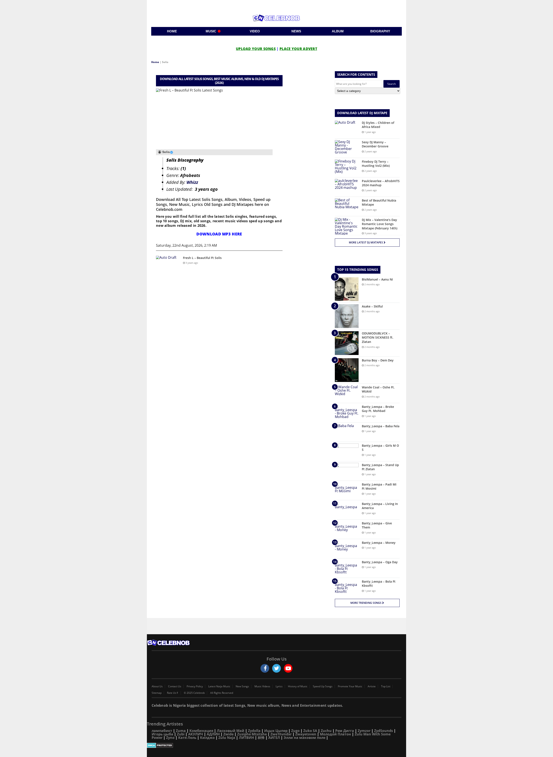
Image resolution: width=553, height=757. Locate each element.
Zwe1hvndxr (281, 734)
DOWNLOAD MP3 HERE (219, 234)
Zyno (170, 737)
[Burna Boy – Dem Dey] (347, 370)
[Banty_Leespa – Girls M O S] (347, 451)
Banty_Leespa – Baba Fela (380, 426)
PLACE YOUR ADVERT (298, 48)
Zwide (228, 734)
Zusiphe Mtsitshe (252, 734)
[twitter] (276, 668)
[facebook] (265, 668)
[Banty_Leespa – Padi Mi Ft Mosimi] (347, 490)
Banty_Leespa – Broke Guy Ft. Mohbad (378, 409)
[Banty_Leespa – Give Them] (347, 529)
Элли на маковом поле (304, 737)
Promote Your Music (350, 686)
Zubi (180, 734)
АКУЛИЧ (195, 734)
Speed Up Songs (322, 686)
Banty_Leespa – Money (379, 543)
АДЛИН (213, 734)
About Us (157, 686)
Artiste (372, 686)
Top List (385, 686)
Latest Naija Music (219, 686)
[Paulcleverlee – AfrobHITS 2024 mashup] (347, 187)
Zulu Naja (226, 737)
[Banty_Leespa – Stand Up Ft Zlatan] (347, 471)
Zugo (295, 730)
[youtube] (288, 668)
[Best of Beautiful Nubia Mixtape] (347, 206)
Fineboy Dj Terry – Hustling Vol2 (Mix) (376, 163)
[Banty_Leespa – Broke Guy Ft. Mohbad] (347, 413)
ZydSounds (383, 730)
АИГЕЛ (274, 737)
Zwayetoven (305, 734)
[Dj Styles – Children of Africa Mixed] (347, 129)
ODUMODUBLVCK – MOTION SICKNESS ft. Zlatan (377, 337)
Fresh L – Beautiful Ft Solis (202, 258)
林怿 (261, 737)
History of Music (297, 686)
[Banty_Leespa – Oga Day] (347, 568)
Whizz (192, 182)
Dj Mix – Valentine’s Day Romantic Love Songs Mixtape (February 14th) (379, 224)
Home (155, 62)
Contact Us (174, 686)
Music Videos (262, 686)
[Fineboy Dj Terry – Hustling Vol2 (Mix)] (347, 167)
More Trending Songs (366, 603)
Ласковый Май (230, 730)
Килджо (207, 737)
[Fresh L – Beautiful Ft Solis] (168, 264)
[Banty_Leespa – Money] (347, 549)
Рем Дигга (344, 730)
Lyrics (279, 686)
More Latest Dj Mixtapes (366, 242)
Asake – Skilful (372, 306)
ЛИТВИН (246, 737)
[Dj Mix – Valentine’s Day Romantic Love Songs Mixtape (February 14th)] (347, 226)
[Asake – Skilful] (347, 316)
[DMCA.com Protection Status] (276, 745)
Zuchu (326, 730)
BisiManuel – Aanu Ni (377, 279)
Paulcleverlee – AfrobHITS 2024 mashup (381, 183)
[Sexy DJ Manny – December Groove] (347, 148)
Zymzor (364, 730)
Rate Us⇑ (172, 693)
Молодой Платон (335, 734)
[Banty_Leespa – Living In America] (347, 510)
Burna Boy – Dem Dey (378, 360)
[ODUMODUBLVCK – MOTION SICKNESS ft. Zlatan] (347, 343)
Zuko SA (310, 730)
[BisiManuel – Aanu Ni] (347, 289)
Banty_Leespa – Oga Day (380, 562)
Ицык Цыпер (276, 730)
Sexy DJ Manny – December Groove (375, 144)
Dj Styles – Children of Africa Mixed (378, 125)
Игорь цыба (162, 734)
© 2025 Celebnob (194, 693)
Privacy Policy (195, 686)
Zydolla (254, 730)
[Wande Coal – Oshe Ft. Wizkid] (347, 393)
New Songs (242, 686)
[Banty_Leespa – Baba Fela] (347, 432)
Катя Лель (187, 737)
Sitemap (157, 693)
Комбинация (201, 730)
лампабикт (162, 730)
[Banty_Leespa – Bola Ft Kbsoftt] (347, 587)
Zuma (181, 730)
